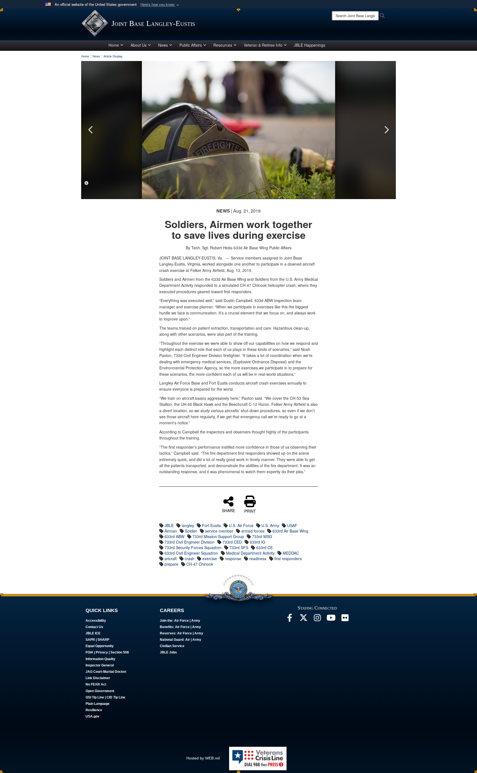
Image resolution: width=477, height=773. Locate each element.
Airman (171, 531)
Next (386, 129)
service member (219, 531)
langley (188, 525)
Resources (222, 45)
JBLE (169, 525)
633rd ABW (174, 536)
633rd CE (264, 547)
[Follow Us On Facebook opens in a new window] (289, 619)
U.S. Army (270, 525)
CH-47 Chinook (199, 564)
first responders (288, 558)
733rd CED (232, 542)
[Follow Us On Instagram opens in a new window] (317, 619)
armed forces (252, 531)
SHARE (228, 510)
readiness (257, 558)
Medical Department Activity (250, 553)
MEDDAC (291, 553)
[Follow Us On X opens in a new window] (303, 619)
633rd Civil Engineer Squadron (191, 553)
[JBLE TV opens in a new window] (331, 619)
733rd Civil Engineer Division (189, 542)
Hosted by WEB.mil (203, 758)
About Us (139, 45)
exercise (209, 558)
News (163, 45)
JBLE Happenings (309, 45)
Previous (90, 129)
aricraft (171, 558)
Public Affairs (190, 45)
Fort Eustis (211, 525)
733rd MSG (262, 536)
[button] (160, 4)
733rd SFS (238, 547)
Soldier (191, 531)
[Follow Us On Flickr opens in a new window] (345, 619)
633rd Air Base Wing (290, 531)
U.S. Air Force (241, 525)
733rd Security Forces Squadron (193, 547)
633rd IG (257, 542)
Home (113, 45)
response (233, 558)
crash (189, 558)
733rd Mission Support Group (218, 536)
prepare (171, 564)
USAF (292, 525)
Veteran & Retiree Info (263, 45)
